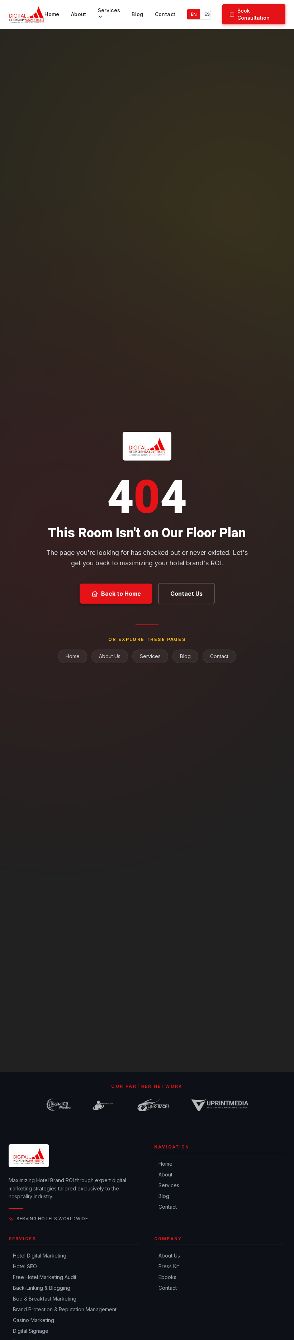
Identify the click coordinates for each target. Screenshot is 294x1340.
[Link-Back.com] (153, 1105)
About (78, 14)
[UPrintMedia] (219, 1105)
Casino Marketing (33, 1320)
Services (109, 10)
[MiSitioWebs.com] (103, 1105)
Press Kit (168, 1266)
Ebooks (167, 1277)
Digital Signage (30, 1331)
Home (51, 14)
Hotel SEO (25, 1266)
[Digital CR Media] (58, 1105)
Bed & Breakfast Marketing (44, 1299)
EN (193, 14)
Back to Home (121, 593)
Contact (165, 14)
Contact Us (186, 593)
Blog (137, 14)
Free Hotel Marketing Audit (44, 1277)
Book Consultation (253, 14)
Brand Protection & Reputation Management (65, 1309)
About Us (109, 656)
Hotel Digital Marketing (39, 1255)
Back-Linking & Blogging (41, 1288)
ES (207, 14)
